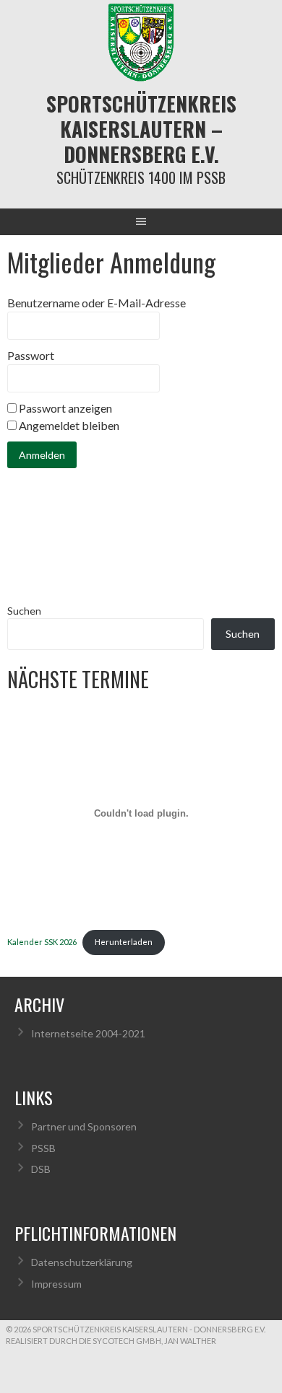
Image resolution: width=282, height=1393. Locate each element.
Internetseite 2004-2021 (88, 1033)
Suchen (24, 611)
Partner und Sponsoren (84, 1126)
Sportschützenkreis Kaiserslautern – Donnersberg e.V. (141, 129)
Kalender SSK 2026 (42, 941)
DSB (41, 1169)
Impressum (56, 1284)
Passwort (30, 355)
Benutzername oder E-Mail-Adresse (96, 302)
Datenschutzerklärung (81, 1262)
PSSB (43, 1148)
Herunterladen (124, 941)
